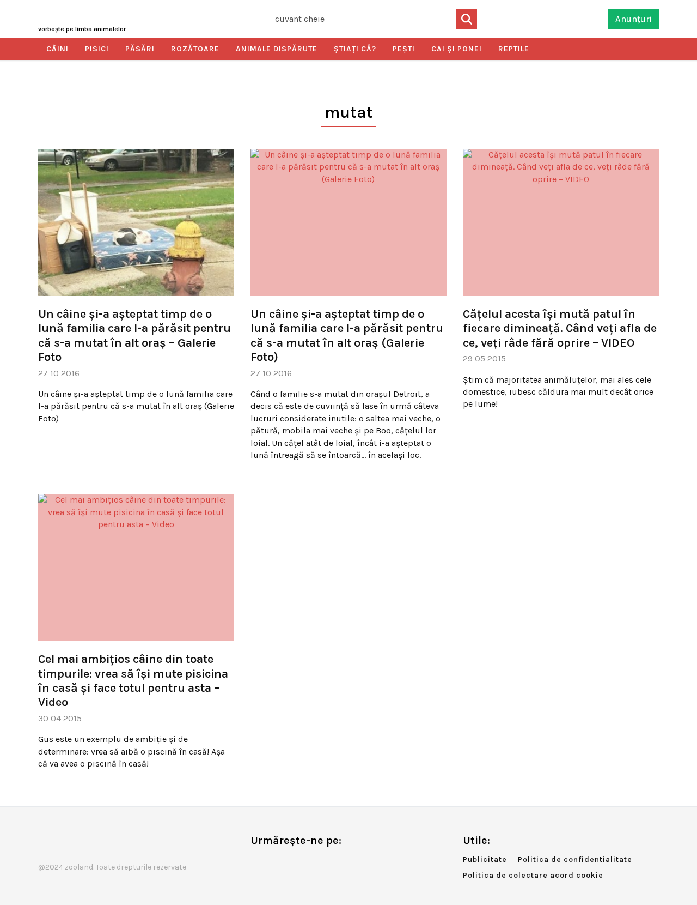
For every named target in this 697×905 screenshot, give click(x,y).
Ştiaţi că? (355, 48)
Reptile (513, 48)
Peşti (404, 48)
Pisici (97, 48)
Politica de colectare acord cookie (533, 875)
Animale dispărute (276, 48)
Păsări (140, 48)
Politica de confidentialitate (575, 859)
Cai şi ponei (456, 48)
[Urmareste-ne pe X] (276, 863)
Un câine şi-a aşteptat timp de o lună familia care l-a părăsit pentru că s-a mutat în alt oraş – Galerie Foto (134, 335)
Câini (57, 48)
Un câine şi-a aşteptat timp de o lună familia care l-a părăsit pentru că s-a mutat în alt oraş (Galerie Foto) (346, 335)
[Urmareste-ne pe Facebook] (258, 863)
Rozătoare (195, 48)
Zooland (82, 29)
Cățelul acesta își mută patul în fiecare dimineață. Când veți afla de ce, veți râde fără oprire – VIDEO (560, 328)
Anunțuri (633, 19)
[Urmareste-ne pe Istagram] (294, 863)
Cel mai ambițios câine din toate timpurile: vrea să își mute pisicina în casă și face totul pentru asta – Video (133, 680)
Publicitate (485, 859)
